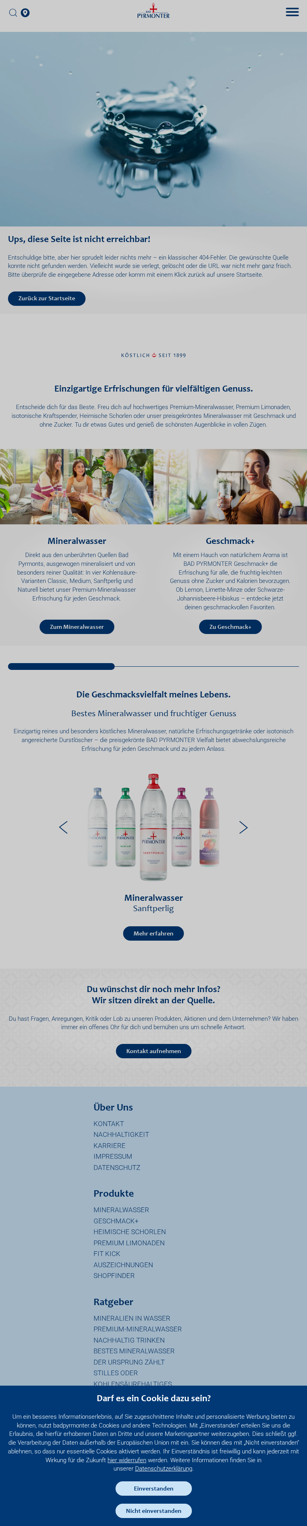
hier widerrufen (127, 1460)
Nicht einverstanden (153, 1511)
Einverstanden (153, 1489)
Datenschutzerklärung (163, 1468)
